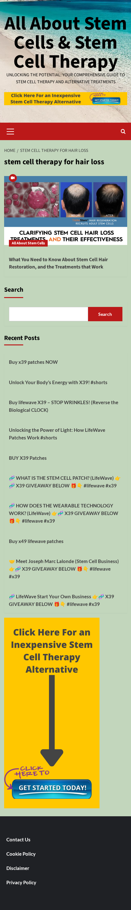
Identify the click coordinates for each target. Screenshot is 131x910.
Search (13, 289)
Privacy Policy (21, 882)
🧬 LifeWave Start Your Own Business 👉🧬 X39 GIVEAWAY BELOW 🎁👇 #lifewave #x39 (61, 600)
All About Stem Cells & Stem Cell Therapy (65, 42)
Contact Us (18, 839)
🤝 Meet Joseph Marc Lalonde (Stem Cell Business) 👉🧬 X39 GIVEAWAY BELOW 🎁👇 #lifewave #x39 (64, 568)
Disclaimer (17, 868)
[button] (10, 131)
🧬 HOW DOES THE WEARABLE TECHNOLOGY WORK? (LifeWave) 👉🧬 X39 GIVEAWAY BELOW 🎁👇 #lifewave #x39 (63, 513)
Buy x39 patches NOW (33, 362)
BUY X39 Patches (28, 458)
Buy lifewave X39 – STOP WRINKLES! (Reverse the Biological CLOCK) (63, 406)
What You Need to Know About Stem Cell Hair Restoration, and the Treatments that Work (58, 263)
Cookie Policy (21, 854)
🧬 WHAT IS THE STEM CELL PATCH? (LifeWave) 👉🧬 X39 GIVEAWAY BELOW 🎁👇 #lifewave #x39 (65, 481)
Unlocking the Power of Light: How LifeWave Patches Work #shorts (57, 433)
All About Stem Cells (28, 243)
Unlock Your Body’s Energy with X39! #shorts (58, 382)
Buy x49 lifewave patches (36, 541)
